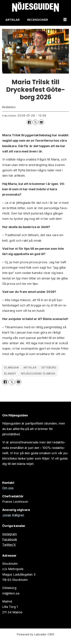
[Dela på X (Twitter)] (35, 122)
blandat (10, 373)
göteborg (48, 367)
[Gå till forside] (35, 7)
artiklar (30, 367)
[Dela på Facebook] (29, 122)
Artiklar (12, 20)
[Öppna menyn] (65, 20)
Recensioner (37, 20)
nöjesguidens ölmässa (38, 373)
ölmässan (11, 367)
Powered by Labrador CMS (35, 634)
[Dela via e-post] (41, 122)
